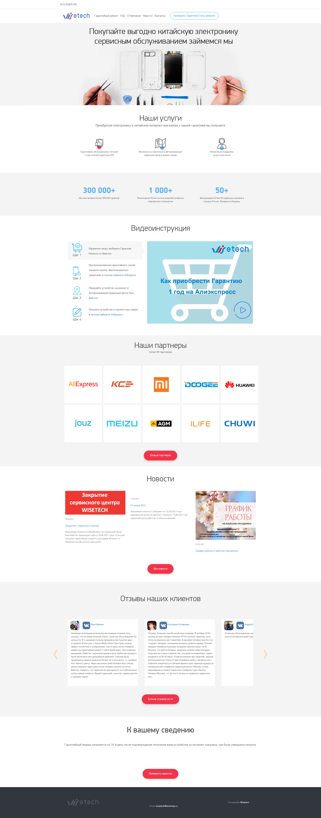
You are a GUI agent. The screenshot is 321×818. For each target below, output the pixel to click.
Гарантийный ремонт (106, 16)
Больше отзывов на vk (160, 699)
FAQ (122, 16)
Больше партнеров (160, 455)
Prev (56, 654)
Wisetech (244, 802)
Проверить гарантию (160, 773)
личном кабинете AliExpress (120, 275)
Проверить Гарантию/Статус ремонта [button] (194, 16)
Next (265, 654)
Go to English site (68, 4)
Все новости (160, 569)
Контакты (159, 16)
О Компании (134, 16)
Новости (147, 16)
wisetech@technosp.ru (167, 806)
